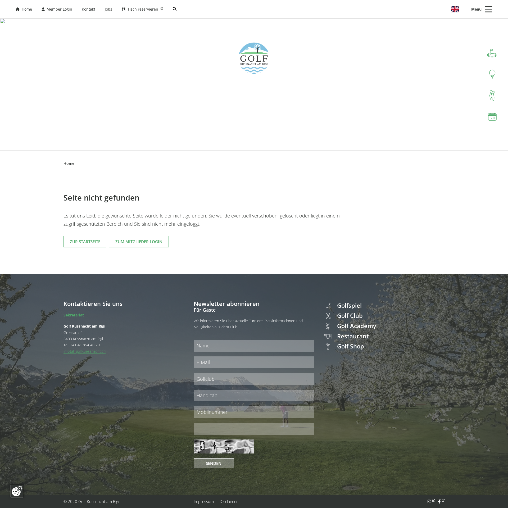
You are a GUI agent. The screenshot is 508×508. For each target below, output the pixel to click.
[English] (455, 9)
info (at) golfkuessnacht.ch (85, 351)
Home (24, 9)
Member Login (57, 9)
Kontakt (88, 9)
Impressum (204, 501)
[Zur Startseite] (254, 58)
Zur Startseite (85, 241)
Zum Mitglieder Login (138, 241)
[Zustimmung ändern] (17, 491)
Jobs (108, 9)
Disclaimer (229, 501)
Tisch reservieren (140, 9)
